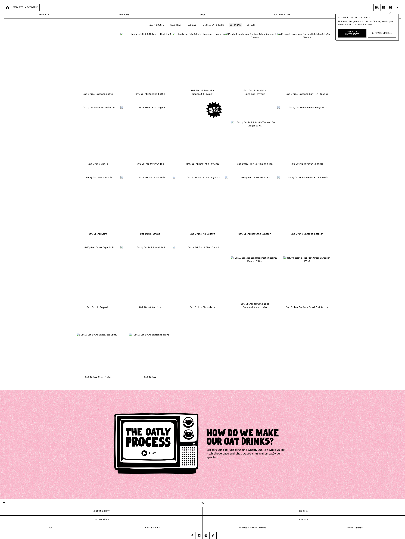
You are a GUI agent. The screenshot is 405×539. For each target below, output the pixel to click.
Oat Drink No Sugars (202, 233)
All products (157, 25)
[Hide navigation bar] (397, 7)
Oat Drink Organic (98, 307)
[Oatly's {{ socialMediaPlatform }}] (192, 535)
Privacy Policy (152, 527)
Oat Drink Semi (97, 233)
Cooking (192, 25)
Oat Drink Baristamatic (98, 94)
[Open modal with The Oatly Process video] (156, 444)
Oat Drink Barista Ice (150, 164)
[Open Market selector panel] (390, 7)
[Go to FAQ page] (376, 7)
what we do (277, 449)
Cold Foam (175, 25)
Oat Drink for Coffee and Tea (255, 164)
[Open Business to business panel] (383, 7)
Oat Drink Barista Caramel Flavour (254, 92)
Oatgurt (251, 25)
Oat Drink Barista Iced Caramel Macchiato (254, 305)
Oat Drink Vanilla (150, 307)
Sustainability (282, 14)
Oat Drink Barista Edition (202, 164)
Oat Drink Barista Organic (307, 164)
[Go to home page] (7, 7)
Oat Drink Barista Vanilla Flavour (307, 94)
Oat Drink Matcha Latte (150, 94)
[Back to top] (4, 503)
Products (17, 7)
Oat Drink (32, 7)
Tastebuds (123, 14)
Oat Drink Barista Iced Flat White (307, 307)
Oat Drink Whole (98, 164)
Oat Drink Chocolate (202, 307)
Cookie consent (354, 527)
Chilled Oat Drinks (213, 25)
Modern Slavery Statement (253, 527)
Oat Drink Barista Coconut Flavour (202, 92)
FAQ (202, 503)
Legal (51, 527)
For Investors (101, 519)
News (202, 14)
